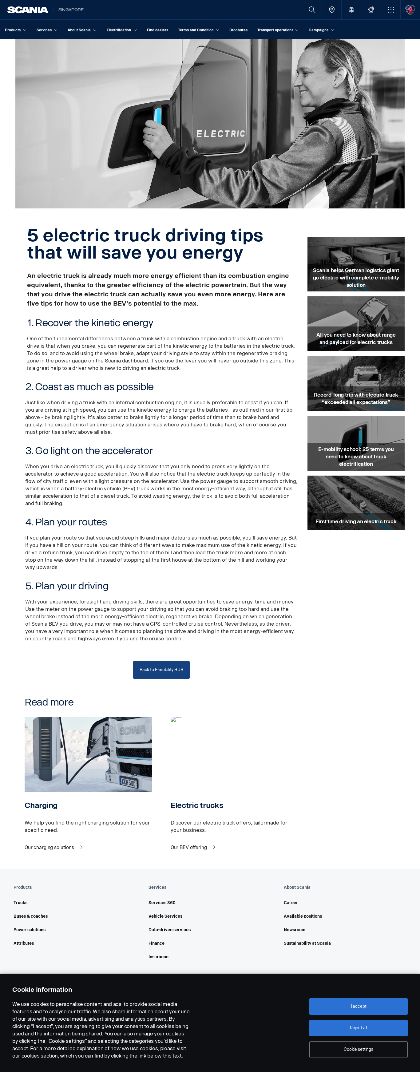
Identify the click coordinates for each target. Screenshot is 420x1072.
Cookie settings (358, 1049)
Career (291, 902)
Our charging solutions (50, 847)
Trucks (20, 902)
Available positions (303, 916)
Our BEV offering (189, 847)
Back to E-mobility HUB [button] (161, 669)
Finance (156, 943)
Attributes (24, 943)
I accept (359, 1006)
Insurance (158, 956)
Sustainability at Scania (307, 943)
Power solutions (30, 929)
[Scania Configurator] (371, 9)
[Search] (312, 9)
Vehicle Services (165, 916)
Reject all (358, 1027)
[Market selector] (351, 9)
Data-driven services (170, 929)
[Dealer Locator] (331, 9)
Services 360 (162, 902)
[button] (390, 9)
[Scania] (27, 9)
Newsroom (294, 929)
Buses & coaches (31, 916)
